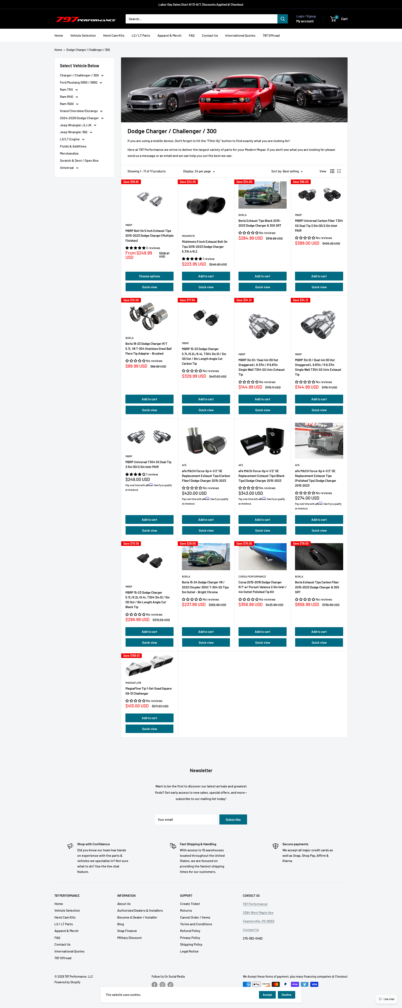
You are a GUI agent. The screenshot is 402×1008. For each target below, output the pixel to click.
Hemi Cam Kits (113, 35)
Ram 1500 (67, 104)
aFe (184, 465)
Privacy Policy (190, 938)
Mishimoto (188, 236)
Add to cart (206, 276)
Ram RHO (67, 96)
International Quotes (240, 35)
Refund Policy (190, 931)
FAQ (192, 35)
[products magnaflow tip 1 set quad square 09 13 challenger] (149, 665)
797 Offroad (271, 35)
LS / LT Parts (141, 35)
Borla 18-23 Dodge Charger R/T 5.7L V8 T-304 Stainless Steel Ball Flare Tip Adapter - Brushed (148, 348)
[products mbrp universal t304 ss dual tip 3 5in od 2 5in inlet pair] (149, 436)
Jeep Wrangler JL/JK (76, 125)
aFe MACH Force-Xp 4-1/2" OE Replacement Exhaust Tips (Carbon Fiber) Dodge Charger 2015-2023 (206, 476)
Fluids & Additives (73, 146)
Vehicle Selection (83, 35)
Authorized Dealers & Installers (140, 910)
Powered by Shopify (67, 982)
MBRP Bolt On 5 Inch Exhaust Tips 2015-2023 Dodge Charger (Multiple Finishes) (149, 235)
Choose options (149, 276)
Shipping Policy (191, 944)
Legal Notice (189, 951)
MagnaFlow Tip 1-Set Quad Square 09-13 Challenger (148, 690)
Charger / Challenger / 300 (79, 75)
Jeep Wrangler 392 (74, 132)
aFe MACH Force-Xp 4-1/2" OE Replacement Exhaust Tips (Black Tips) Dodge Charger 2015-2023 (261, 476)
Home (58, 35)
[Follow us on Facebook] (154, 985)
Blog (120, 924)
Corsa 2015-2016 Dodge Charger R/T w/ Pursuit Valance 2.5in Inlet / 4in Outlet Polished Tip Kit (262, 587)
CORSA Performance (252, 576)
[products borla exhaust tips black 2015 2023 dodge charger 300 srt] (262, 194)
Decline (286, 994)
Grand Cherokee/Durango (79, 111)
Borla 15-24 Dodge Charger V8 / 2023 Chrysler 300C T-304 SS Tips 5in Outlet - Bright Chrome (205, 587)
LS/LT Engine (70, 139)
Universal (67, 167)
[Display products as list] (339, 171)
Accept (267, 994)
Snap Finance (127, 931)
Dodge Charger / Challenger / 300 (88, 50)
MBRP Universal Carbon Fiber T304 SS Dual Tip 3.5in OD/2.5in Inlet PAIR (319, 225)
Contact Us (210, 35)
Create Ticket (190, 904)
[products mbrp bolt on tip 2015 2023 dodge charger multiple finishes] (149, 200)
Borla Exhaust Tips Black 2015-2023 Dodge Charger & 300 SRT (259, 223)
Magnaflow (133, 682)
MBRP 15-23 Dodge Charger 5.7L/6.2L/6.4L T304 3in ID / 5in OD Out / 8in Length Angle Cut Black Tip (147, 600)
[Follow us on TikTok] (170, 985)
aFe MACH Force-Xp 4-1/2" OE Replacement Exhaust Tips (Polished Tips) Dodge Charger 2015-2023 (315, 478)
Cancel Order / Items (195, 917)
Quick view (149, 287)
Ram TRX (67, 89)
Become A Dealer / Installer (137, 917)
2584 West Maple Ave (258, 912)
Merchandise (69, 153)
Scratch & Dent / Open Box (79, 160)
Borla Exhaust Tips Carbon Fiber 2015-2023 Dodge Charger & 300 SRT (317, 587)
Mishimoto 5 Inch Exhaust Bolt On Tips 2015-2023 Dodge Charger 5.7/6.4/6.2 (204, 246)
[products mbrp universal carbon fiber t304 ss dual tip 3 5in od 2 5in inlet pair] (319, 195)
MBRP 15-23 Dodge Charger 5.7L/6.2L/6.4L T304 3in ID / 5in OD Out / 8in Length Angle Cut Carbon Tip (204, 356)
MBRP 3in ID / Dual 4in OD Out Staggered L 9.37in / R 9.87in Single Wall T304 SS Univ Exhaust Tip (261, 367)
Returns (186, 910)
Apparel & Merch (169, 35)
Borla (242, 215)
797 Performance (255, 904)
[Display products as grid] (332, 171)
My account (305, 21)
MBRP (128, 225)
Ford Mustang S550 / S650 (79, 82)
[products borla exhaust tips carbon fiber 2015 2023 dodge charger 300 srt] (319, 556)
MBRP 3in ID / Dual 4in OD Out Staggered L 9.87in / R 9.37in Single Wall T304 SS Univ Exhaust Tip (318, 367)
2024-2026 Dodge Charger (79, 118)
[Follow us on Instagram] (162, 985)
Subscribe (233, 819)
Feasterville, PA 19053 (258, 921)
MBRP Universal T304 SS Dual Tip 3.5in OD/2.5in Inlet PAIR (148, 464)
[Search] (282, 18)
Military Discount (129, 938)
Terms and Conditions (196, 924)
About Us (124, 904)
